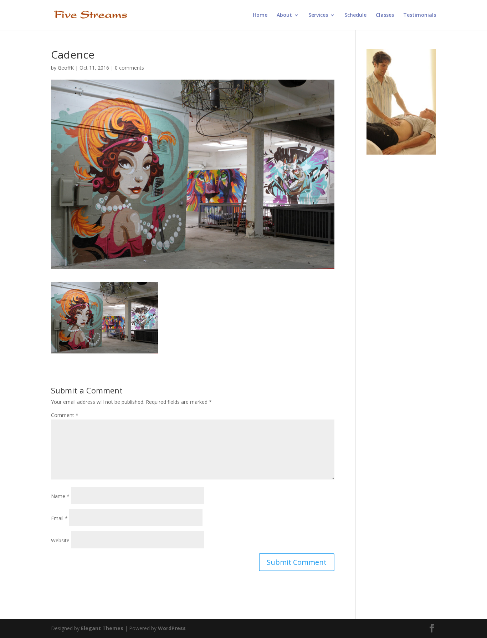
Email (59, 518)
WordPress (172, 628)
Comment (64, 415)
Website (60, 540)
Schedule (355, 15)
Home (260, 15)
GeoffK (66, 67)
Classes (385, 15)
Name (60, 496)
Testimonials (419, 15)
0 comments (129, 67)
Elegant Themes (102, 628)
